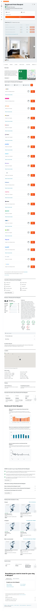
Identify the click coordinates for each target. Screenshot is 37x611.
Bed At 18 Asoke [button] (7, 532)
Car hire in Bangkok (23, 584)
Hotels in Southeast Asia (23, 605)
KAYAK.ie (5, 605)
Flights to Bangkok (9, 584)
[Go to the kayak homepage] (6, 1)
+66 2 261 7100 (7, 9)
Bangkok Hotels (29, 605)
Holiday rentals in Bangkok (10, 586)
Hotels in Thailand (16, 605)
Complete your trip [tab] (8, 578)
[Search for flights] (1, 4)
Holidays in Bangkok (9, 585)
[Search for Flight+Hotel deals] (1, 10)
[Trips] (1, 17)
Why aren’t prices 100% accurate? (10, 600)
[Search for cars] (1, 8)
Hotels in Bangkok (22, 585)
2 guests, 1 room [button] (8, 14)
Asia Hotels (11, 605)
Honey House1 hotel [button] (23, 532)
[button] (2, 1)
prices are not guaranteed (22, 594)
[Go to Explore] (1, 12)
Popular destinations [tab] (16, 578)
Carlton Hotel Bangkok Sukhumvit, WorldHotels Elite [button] (27, 550)
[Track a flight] (1, 14)
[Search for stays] (1, 6)
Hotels (8, 605)
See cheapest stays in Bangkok (31, 520)
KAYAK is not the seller (8, 597)
